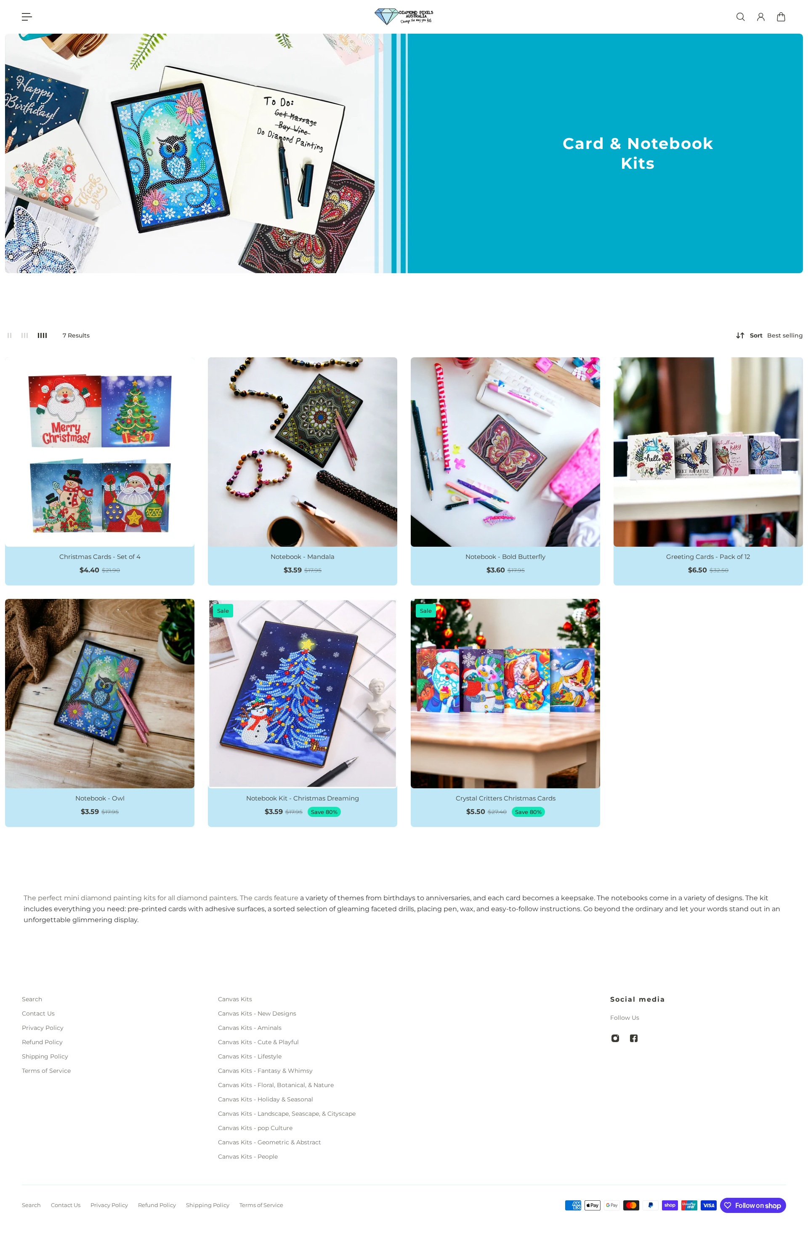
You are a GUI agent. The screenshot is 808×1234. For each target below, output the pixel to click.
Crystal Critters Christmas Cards (506, 798)
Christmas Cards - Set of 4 (100, 557)
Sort (776, 335)
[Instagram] (615, 1038)
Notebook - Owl (100, 798)
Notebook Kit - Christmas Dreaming (302, 798)
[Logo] (404, 17)
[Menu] (27, 17)
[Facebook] (634, 1038)
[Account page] (761, 17)
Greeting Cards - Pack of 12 (708, 557)
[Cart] (781, 17)
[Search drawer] (741, 17)
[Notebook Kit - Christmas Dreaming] (302, 693)
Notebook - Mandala (303, 557)
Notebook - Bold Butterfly (505, 557)
